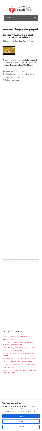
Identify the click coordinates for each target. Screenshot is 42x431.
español (14, 77)
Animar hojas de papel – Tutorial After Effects (19, 36)
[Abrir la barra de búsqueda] (35, 18)
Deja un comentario (12, 80)
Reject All (21, 427)
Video (23, 71)
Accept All (21, 416)
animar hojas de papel (24, 74)
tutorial (21, 77)
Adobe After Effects (12, 71)
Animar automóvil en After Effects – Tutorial (20, 359)
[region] (21, 415)
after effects (9, 74)
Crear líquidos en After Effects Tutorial (18, 362)
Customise (21, 421)
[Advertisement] (21, 171)
